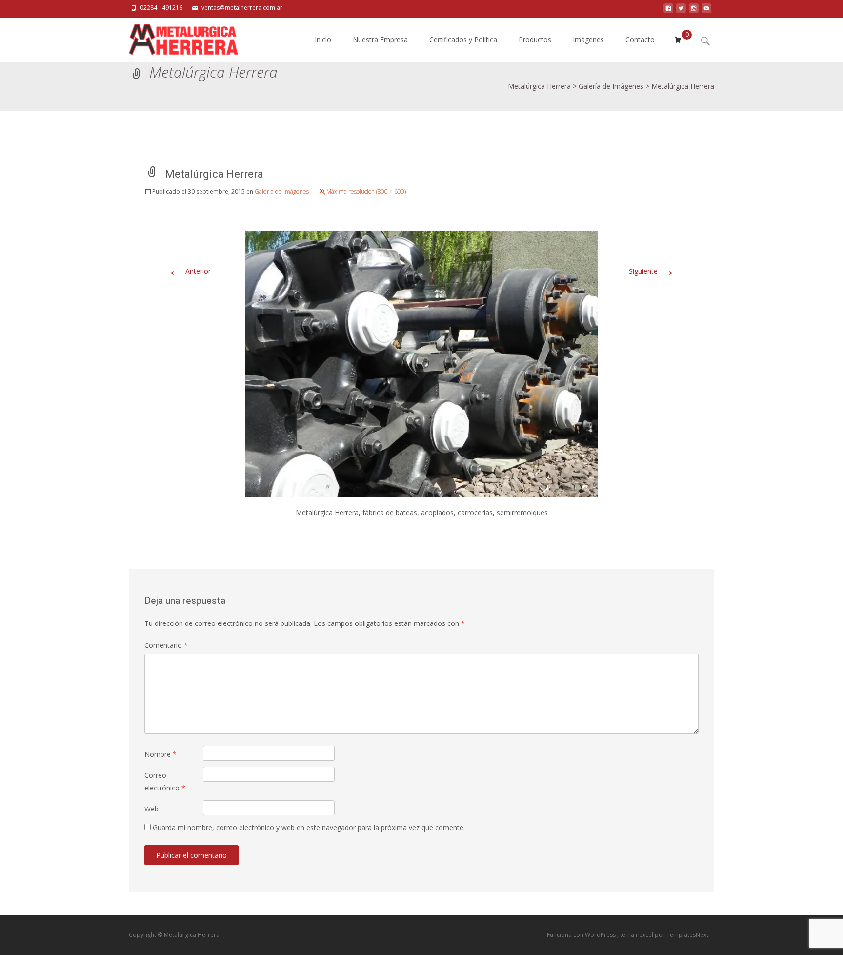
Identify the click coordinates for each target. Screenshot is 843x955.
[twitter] (681, 11)
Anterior (189, 271)
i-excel (645, 935)
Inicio (323, 39)
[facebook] (668, 11)
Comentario (166, 645)
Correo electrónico (164, 781)
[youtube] (706, 11)
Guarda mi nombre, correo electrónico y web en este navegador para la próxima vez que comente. (309, 827)
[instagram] (694, 11)
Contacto (640, 39)
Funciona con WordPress (582, 935)
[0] (678, 40)
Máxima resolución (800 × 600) (366, 191)
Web (151, 808)
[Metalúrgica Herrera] (175, 37)
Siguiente (652, 271)
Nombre (160, 754)
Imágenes (588, 39)
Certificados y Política (463, 39)
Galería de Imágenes (282, 191)
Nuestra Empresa (380, 39)
